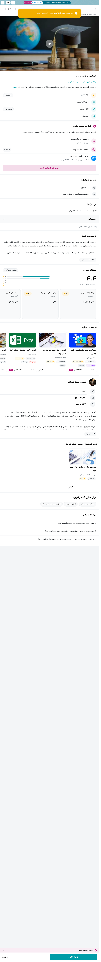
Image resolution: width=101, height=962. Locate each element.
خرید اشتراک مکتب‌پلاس (49, 168)
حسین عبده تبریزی (77, 382)
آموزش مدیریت (71, 504)
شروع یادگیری (73, 957)
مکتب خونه (92, 14)
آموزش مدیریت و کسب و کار (51, 504)
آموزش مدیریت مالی (87, 504)
